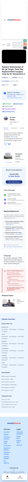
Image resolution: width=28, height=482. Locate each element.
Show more (5, 144)
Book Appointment (14, 182)
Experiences (14, 128)
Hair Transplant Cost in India (9, 404)
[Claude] (25, 44)
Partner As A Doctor (7, 453)
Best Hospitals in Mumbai (8, 382)
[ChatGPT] (25, 40)
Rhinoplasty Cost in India (8, 407)
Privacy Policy (18, 437)
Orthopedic (4, 331)
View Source (9, 224)
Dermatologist (12, 329)
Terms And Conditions (19, 433)
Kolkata (12, 137)
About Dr (6, 128)
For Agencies (6, 462)
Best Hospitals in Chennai (8, 387)
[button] (14, 131)
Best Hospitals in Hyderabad (9, 384)
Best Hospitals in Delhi (7, 379)
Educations (23, 128)
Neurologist (21, 329)
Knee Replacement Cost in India (10, 402)
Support (6, 434)
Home (3, 44)
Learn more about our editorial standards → (13, 246)
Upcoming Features (7, 438)
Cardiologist (5, 329)
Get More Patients (6, 457)
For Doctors (7, 445)
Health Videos (8, 44)
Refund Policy (18, 441)
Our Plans (7, 432)
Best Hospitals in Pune (7, 390)
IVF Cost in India (6, 399)
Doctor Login (6, 442)
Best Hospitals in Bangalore (9, 376)
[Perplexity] (25, 47)
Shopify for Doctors (7, 449)
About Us (19, 445)
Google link (14, 474)
